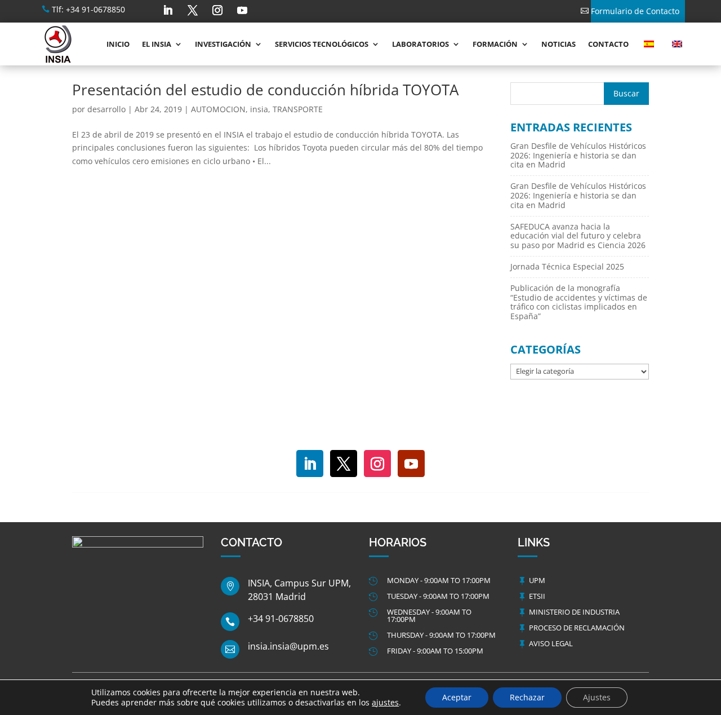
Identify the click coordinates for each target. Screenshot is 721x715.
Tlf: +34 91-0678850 (88, 9)
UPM (537, 580)
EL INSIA (156, 44)
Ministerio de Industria (574, 612)
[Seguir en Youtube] (242, 10)
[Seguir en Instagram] (217, 10)
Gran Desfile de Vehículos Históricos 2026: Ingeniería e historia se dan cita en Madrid (578, 155)
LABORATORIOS (420, 44)
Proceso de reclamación (577, 628)
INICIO (118, 44)
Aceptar (456, 697)
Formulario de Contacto (635, 11)
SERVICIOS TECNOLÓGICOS (321, 44)
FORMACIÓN (495, 44)
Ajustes (597, 697)
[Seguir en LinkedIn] (168, 10)
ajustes (385, 703)
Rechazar (527, 697)
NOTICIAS (558, 44)
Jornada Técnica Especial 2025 (567, 266)
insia (259, 109)
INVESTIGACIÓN (223, 44)
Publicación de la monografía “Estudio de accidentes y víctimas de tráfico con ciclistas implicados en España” (578, 302)
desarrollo (106, 109)
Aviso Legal (551, 643)
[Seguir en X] (193, 10)
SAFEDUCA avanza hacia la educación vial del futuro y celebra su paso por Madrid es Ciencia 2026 (578, 236)
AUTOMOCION (218, 109)
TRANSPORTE (298, 109)
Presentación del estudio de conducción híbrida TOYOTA (265, 90)
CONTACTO (608, 44)
